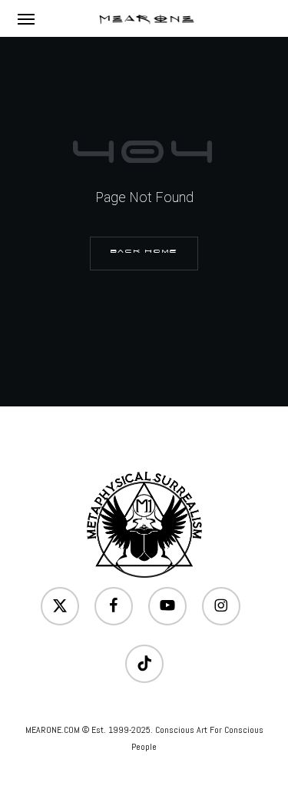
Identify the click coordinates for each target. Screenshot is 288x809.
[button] (26, 18)
